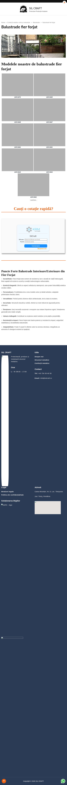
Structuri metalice (42, 360)
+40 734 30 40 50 (45, 373)
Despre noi (39, 357)
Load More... (33, 200)
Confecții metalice (42, 363)
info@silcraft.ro (46, 378)
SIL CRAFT (35, 8)
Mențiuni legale (7, 491)
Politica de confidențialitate (12, 495)
